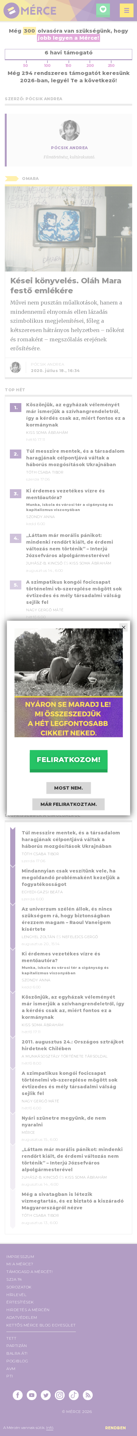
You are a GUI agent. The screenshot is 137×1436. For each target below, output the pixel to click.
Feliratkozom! (68, 759)
